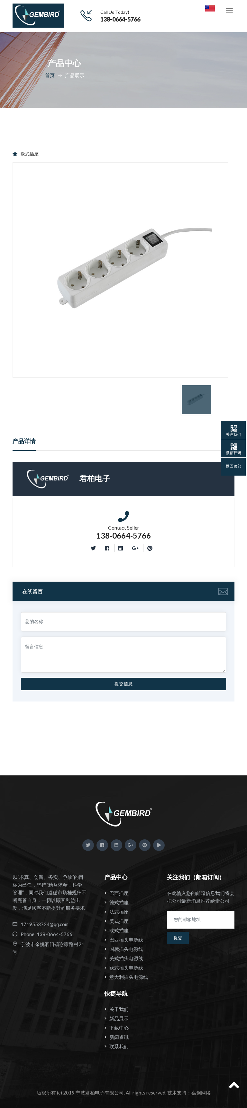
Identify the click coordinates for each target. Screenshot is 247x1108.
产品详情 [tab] (24, 440)
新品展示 (119, 1018)
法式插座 (119, 912)
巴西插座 (119, 893)
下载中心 (119, 1028)
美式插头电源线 (126, 958)
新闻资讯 (119, 1037)
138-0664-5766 (120, 19)
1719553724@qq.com (45, 924)
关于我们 (119, 1009)
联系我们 (119, 1046)
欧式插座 (30, 153)
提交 (178, 937)
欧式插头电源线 (126, 967)
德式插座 (119, 902)
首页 (50, 75)
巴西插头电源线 (126, 940)
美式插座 (119, 921)
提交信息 (123, 684)
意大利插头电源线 (128, 977)
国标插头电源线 (126, 949)
